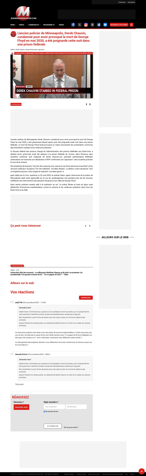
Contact (132, 474)
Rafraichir (85, 298)
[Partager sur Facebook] (87, 104)
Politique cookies (81, 474)
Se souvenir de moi (52, 411)
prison (36, 49)
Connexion (122, 2)
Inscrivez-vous (21, 407)
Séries (61, 25)
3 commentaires (16, 104)
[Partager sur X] (90, 104)
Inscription (131, 2)
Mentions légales (69, 474)
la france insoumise (17, 266)
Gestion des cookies (94, 474)
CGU (126, 474)
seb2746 (18, 302)
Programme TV (49, 25)
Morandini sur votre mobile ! (119, 25)
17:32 (17, 270)
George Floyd (29, 49)
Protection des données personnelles (112, 474)
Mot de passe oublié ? (71, 427)
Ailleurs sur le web (115, 237)
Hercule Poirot (21, 354)
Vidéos (21, 25)
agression (41, 49)
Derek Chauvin (20, 49)
